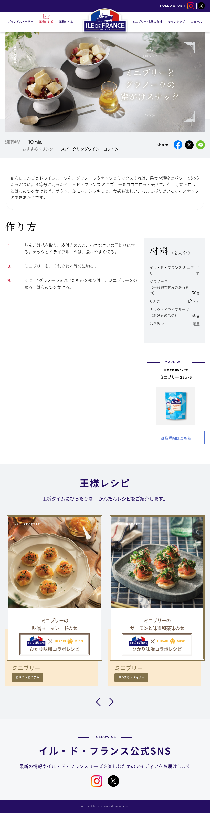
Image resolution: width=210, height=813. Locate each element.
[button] (99, 701)
